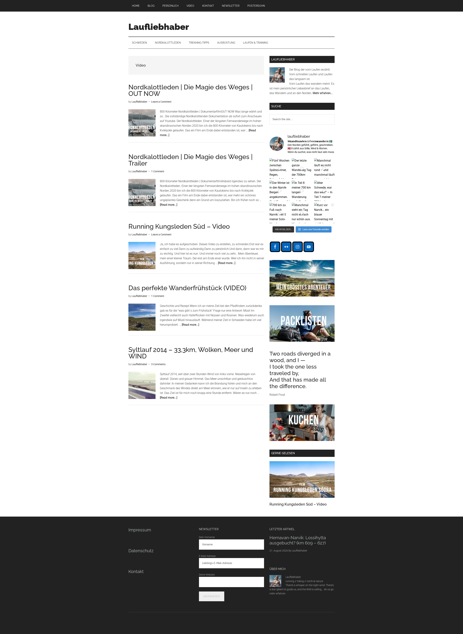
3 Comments (158, 364)
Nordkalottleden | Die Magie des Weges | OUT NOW (190, 90)
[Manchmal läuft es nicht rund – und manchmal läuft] (324, 168)
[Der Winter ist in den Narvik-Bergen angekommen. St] (279, 191)
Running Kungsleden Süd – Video (179, 226)
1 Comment (157, 171)
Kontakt (136, 571)
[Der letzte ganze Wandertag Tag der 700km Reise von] (302, 168)
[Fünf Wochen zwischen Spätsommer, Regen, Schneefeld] (279, 168)
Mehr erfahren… (323, 93)
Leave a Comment (161, 101)
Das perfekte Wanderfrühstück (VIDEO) (187, 288)
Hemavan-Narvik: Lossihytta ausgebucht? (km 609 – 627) (297, 540)
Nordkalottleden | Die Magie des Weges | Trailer (190, 160)
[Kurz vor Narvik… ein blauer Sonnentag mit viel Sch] (324, 213)
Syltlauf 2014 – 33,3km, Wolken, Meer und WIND (190, 353)
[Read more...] (168, 204)
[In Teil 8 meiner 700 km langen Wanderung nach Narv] (302, 191)
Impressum (139, 529)
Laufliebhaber (158, 27)
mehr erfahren (277, 593)
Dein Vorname (207, 537)
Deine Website (207, 574)
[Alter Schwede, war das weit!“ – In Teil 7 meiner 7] (324, 191)
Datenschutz (141, 550)
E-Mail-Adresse (207, 556)
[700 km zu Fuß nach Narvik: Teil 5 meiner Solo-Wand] (279, 213)
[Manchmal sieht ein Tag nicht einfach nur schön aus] (302, 213)
